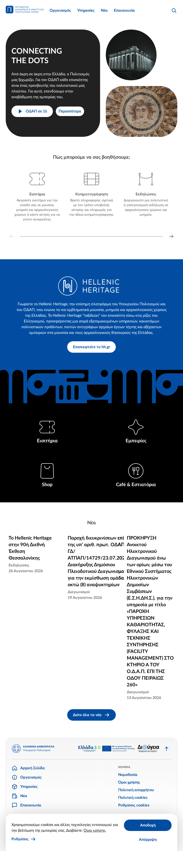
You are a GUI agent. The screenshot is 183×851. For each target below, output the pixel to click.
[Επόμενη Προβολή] (171, 236)
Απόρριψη (148, 839)
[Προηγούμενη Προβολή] (11, 236)
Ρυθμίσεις (20, 839)
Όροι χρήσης (94, 830)
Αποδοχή (148, 825)
